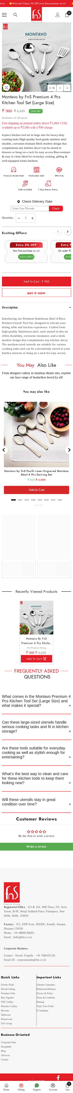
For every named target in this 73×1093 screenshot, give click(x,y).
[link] (18, 565)
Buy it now (36, 293)
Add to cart (34, 659)
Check (56, 208)
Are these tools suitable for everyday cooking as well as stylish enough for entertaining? (33, 752)
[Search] (15, 15)
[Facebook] (58, 1077)
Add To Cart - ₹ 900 (36, 281)
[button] (60, 88)
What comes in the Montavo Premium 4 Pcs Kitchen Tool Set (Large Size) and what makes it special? (36, 701)
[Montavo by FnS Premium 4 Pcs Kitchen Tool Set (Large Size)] (36, 618)
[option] (36, 57)
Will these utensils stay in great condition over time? (28, 801)
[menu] (4, 15)
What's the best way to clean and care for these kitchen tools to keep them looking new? (35, 778)
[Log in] (57, 15)
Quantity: (8, 217)
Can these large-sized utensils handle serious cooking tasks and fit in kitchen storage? (35, 726)
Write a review (36, 846)
